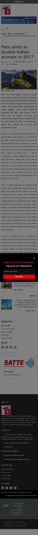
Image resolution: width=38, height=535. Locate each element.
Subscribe (19, 277)
